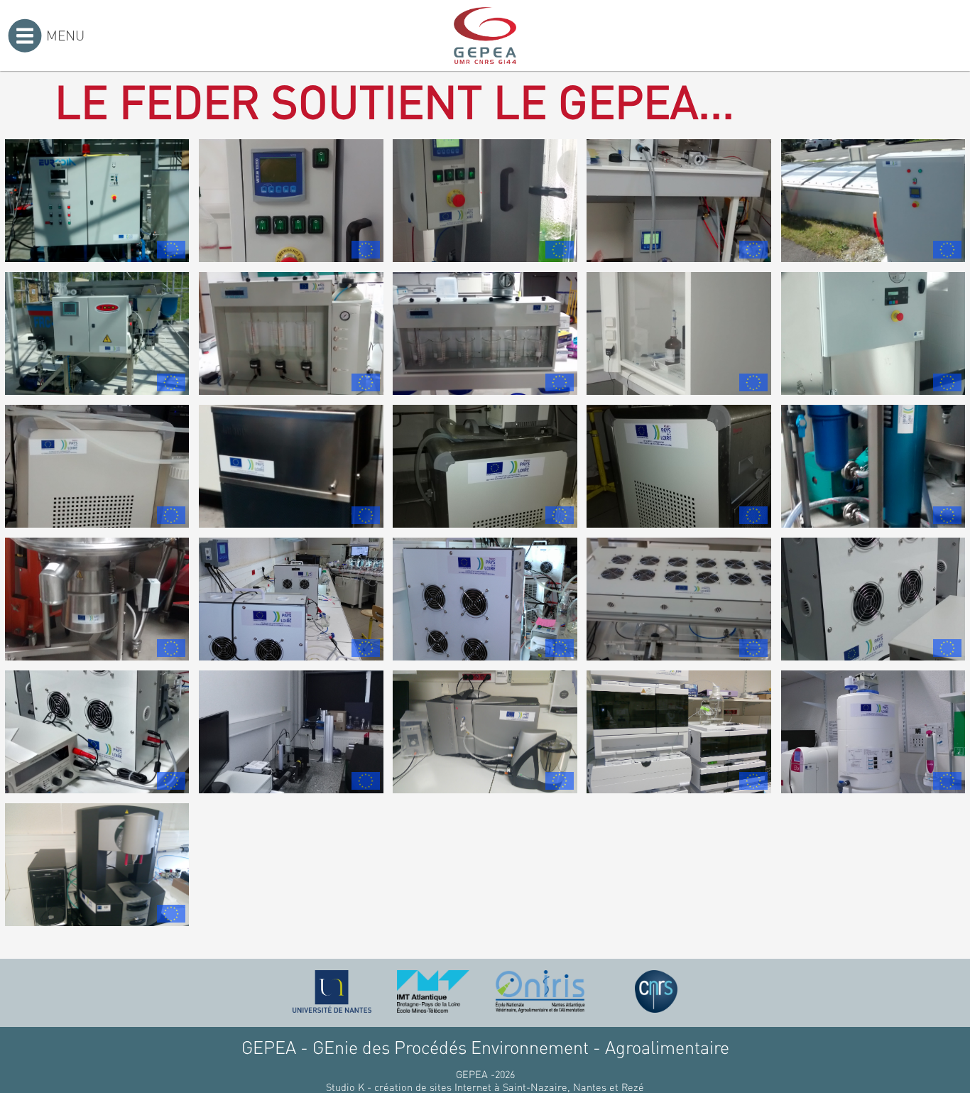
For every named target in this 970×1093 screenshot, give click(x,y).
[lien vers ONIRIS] (540, 991)
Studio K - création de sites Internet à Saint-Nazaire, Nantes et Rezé (485, 1086)
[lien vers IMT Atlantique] (433, 991)
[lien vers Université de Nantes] (332, 991)
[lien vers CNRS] (656, 991)
